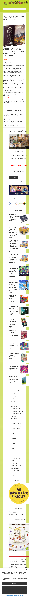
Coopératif (13, 396)
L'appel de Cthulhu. (16, 428)
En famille (14, 453)
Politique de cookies (9, 595)
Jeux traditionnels (14, 468)
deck (25, 564)
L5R (13, 431)
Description (8, 107)
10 (18, 559)
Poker (13, 460)
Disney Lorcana (16, 408)
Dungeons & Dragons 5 (18, 426)
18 (12, 562)
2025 (18, 562)
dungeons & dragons (20, 567)
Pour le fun (14, 463)
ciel (20, 564)
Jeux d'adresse (14, 403)
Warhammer (15, 443)
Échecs (13, 451)
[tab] (8, 107)
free (12, 101)
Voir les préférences (14, 592)
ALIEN (13, 421)
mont (20, 101)
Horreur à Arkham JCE (17, 411)
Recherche (13, 177)
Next (27, 134)
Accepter (14, 583)
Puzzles (12, 475)
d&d (22, 564)
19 (14, 562)
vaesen (7, 102)
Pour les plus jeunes (17, 465)
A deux (13, 448)
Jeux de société (14, 446)
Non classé (13, 473)
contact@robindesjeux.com (19, 162)
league (17, 101)
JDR (14, 101)
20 (16, 562)
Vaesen (17, 16)
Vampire (14, 441)
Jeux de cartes (13, 406)
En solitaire (14, 455)
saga (4, 102)
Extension (12, 401)
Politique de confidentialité (18, 595)
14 (25, 559)
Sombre (14, 436)
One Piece (14, 416)
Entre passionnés (16, 458)
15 (27, 559)
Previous (11, 134)
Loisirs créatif (15, 470)
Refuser (14, 588)
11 (20, 559)
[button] (26, 569)
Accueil (4, 16)
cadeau (24, 562)
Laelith (13, 433)
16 (9, 562)
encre (26, 567)
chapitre (16, 564)
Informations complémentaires (13, 110)
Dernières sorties (14, 398)
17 (11, 562)
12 (22, 559)
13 (23, 559)
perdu (23, 101)
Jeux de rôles (11, 16)
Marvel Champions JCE (17, 413)
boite (20, 561)
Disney (12, 566)
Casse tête (13, 394)
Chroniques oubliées (17, 423)
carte (11, 564)
